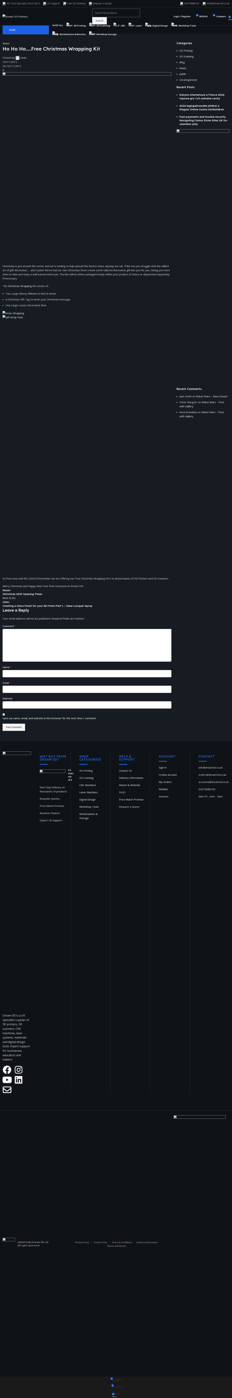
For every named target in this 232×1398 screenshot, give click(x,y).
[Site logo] (15, 16)
